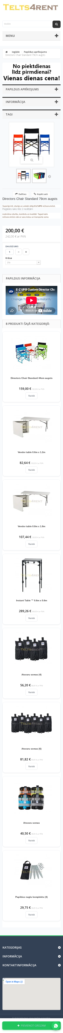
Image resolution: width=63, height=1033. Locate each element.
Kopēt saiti (42, 194)
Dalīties (22, 194)
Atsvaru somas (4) (31, 674)
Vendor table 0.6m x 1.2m (31, 452)
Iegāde (16, 51)
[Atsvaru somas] (31, 798)
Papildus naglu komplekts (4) (31, 897)
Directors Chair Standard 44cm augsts (31, 378)
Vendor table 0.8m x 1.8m (31, 526)
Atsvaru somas (31, 823)
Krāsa (9, 258)
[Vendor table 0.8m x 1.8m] (31, 501)
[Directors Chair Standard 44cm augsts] (31, 353)
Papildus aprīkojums (35, 51)
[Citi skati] (49, 176)
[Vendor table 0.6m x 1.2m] (31, 427)
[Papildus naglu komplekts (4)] (31, 872)
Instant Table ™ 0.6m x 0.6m (31, 600)
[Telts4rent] (31, 7)
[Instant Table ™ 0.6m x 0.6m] (31, 575)
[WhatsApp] (55, 1025)
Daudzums (11, 246)
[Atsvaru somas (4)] (31, 649)
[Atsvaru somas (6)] (31, 724)
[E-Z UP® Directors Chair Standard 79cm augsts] (23, 176)
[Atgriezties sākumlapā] (6, 51)
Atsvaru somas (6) (31, 748)
